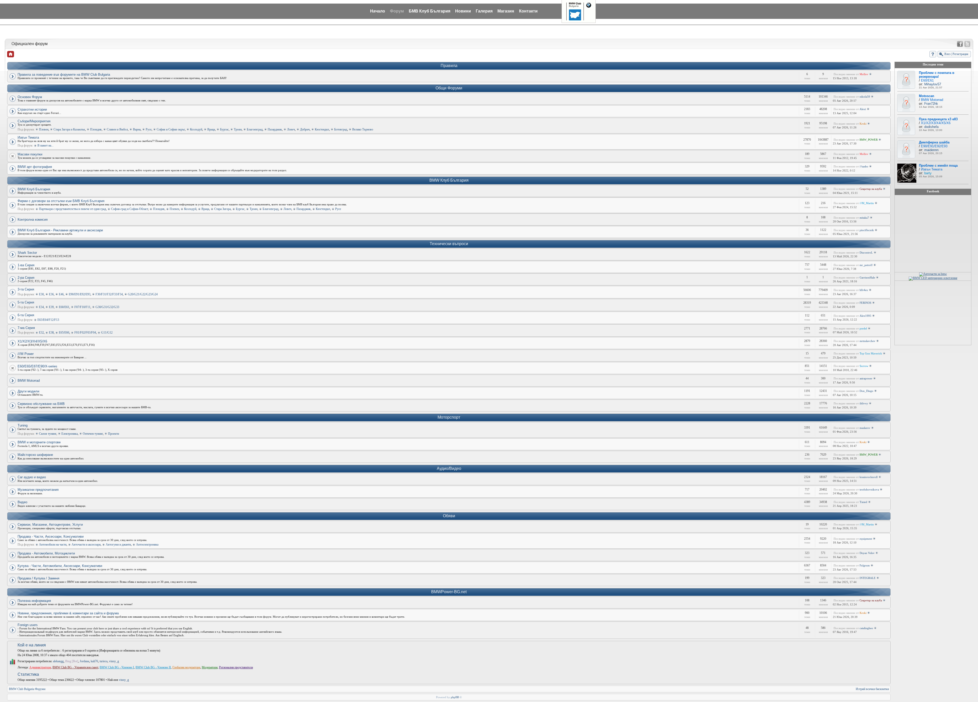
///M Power (26, 353)
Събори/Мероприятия (34, 121)
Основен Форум (30, 97)
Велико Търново (362, 129)
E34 (41, 307)
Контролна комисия (33, 219)
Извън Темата (28, 137)
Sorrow (864, 365)
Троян (238, 129)
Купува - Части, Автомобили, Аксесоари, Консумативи (60, 565)
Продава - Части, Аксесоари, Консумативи (51, 536)
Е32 (41, 332)
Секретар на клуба (871, 188)
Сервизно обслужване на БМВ (41, 403)
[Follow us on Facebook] (960, 44)
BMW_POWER (869, 139)
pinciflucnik (867, 230)
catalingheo (866, 628)
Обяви (449, 516)
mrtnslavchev (867, 340)
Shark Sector (27, 252)
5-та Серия (26, 302)
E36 (51, 294)
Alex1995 (865, 315)
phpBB (455, 697)
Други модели (28, 391)
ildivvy (864, 403)
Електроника (69, 433)
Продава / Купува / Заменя (38, 578)
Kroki (863, 123)
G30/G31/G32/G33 (107, 307)
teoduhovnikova (869, 489)
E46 (61, 294)
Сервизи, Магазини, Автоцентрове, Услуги (50, 524)
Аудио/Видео (449, 468)
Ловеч (291, 129)
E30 (41, 294)
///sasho (864, 166)
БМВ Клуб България (429, 11)
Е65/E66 (64, 332)
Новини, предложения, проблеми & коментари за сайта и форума (68, 613)
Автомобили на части (52, 544)
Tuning (23, 425)
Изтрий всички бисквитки (872, 689)
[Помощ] (932, 54)
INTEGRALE (868, 577)
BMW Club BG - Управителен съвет (75, 667)
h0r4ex (864, 290)
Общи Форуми (449, 88)
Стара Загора (222, 209)
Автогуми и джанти (118, 544)
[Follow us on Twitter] (967, 44)
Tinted (863, 502)
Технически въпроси (449, 244)
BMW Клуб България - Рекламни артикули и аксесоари (60, 230)
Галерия (484, 11)
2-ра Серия (26, 277)
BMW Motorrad (29, 380)
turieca (103, 661)
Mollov (864, 74)
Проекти (113, 433)
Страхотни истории (32, 109)
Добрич (305, 129)
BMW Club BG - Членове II (153, 667)
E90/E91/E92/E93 (79, 294)
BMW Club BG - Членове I (117, 667)
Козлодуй (196, 129)
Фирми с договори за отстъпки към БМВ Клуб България (61, 201)
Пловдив (96, 129)
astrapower (866, 378)
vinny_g (114, 661)
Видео (22, 502)
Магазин (505, 11)
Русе (149, 129)
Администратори (40, 667)
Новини (463, 11)
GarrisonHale (867, 277)
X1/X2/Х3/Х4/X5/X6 (32, 341)
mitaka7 (864, 217)
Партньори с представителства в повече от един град (72, 209)
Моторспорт (449, 417)
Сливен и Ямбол (117, 129)
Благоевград (255, 129)
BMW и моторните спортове (39, 442)
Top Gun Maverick (871, 353)
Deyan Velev (867, 552)
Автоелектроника (147, 544)
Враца (211, 129)
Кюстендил (322, 129)
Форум (397, 11)
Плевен (43, 129)
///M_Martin (867, 203)
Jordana (84, 661)
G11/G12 (107, 332)
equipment (866, 538)
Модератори (210, 667)
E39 (51, 307)
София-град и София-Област (129, 209)
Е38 (51, 332)
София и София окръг (171, 129)
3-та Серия (26, 289)
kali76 (94, 661)
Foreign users (28, 625)
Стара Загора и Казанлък (69, 129)
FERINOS (865, 302)
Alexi (863, 109)
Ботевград (340, 129)
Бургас (224, 129)
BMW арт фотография (35, 166)
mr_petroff (866, 265)
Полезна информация (34, 600)
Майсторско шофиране (35, 454)
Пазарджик (275, 129)
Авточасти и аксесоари (86, 544)
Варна (137, 129)
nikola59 (865, 96)
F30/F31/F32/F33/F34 (109, 294)
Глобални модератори (186, 667)
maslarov (865, 427)
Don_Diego (866, 390)
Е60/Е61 (64, 307)
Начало (377, 11)
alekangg (58, 661)
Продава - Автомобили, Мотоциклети (46, 553)
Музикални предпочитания (38, 489)
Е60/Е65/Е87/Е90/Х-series (37, 366)
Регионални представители (236, 667)
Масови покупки (30, 154)
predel (863, 328)
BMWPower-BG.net (449, 592)
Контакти (528, 11)
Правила (449, 65)
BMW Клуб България (449, 180)
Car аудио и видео (32, 477)
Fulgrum (865, 565)
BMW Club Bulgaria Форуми (27, 689)
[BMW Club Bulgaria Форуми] (10, 54)
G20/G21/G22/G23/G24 (143, 294)
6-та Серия (26, 315)
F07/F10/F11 (82, 307)
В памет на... (45, 145)
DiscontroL (866, 252)
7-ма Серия (26, 327)
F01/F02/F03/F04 (85, 332)
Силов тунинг (47, 433)
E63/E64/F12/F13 (48, 320)
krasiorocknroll (869, 477)
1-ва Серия (26, 265)
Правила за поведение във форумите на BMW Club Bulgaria (64, 74)
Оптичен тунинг (93, 433)
